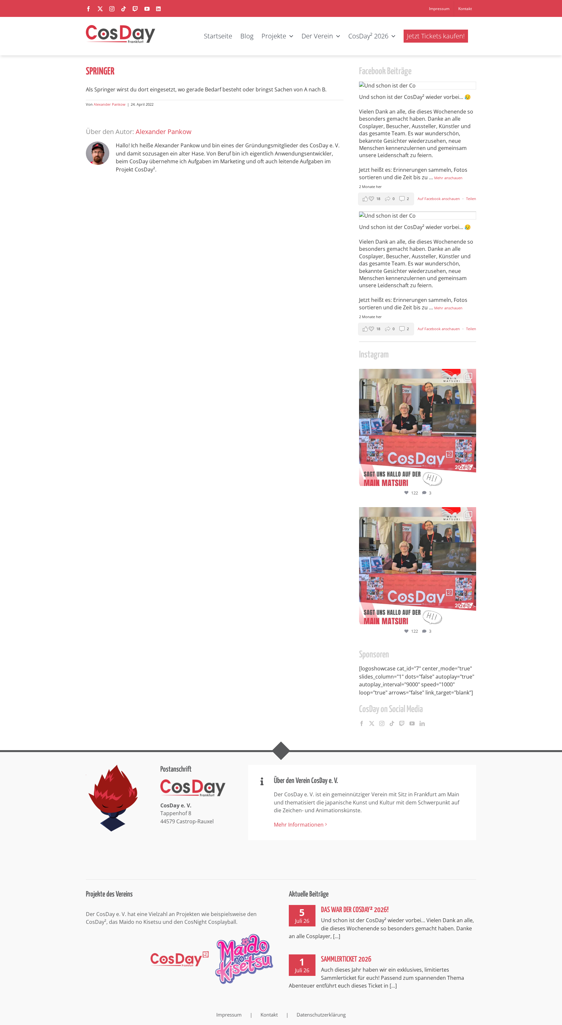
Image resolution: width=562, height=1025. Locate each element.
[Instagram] (381, 723)
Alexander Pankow (110, 104)
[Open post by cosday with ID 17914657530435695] (417, 427)
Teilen (471, 198)
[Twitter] (371, 723)
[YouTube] (412, 723)
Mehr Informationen (299, 824)
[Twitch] (402, 723)
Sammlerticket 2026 (346, 959)
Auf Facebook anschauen (439, 198)
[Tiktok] (392, 723)
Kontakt (269, 1014)
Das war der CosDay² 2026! (355, 910)
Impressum (229, 1014)
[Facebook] (361, 723)
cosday (416, 375)
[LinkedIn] (422, 723)
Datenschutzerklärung (321, 1014)
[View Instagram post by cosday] (469, 478)
